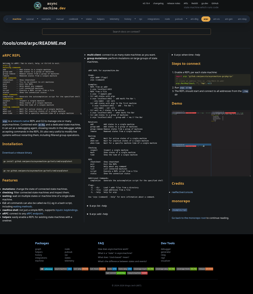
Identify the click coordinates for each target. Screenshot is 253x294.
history (127, 19)
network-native (20, 121)
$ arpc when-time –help (187, 54)
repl (163, 257)
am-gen (229, 19)
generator (166, 252)
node (167, 19)
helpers (101, 19)
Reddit (195, 3)
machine (17, 19)
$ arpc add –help (99, 214)
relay (163, 254)
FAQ (101, 243)
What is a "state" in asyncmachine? (115, 253)
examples (46, 19)
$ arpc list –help (98, 205)
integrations (154, 19)
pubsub (179, 19)
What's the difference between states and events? (122, 261)
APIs (186, 3)
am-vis (216, 19)
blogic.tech (130, 285)
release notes (173, 3)
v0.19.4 (146, 3)
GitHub (215, 3)
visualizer (165, 260)
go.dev (204, 3)
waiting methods (22, 206)
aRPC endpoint (35, 213)
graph (38, 249)
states (89, 19)
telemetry (114, 19)
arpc (206, 19)
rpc (140, 19)
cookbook (73, 19)
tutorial (30, 19)
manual (60, 19)
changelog (158, 3)
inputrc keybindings (66, 210)
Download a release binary (17, 152)
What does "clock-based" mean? (113, 257)
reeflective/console (182, 192)
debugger (166, 249)
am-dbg (194, 19)
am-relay (242, 19)
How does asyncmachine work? (113, 249)
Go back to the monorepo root (189, 218)
